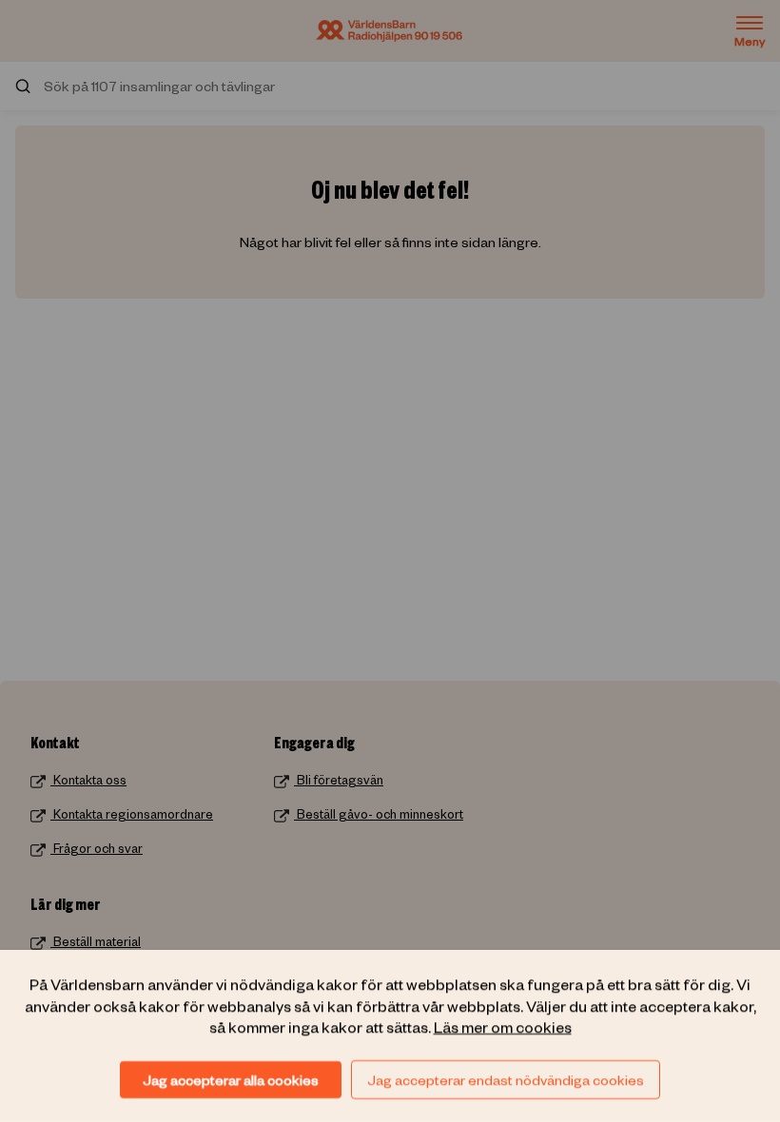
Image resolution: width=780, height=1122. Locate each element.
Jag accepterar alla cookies (231, 1079)
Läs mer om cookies (503, 1025)
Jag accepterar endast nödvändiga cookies (505, 1079)
